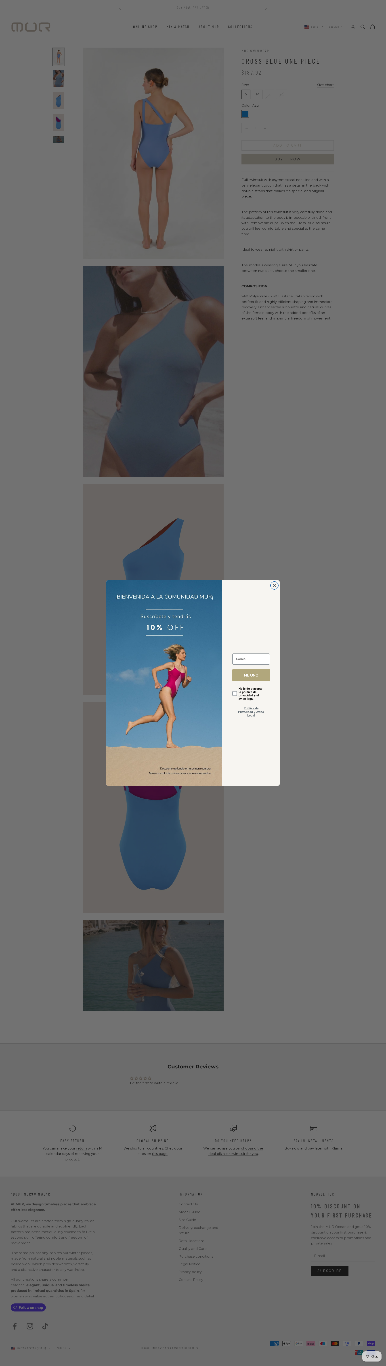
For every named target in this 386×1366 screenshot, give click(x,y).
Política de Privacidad (248, 710)
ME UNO (251, 675)
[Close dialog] (274, 585)
